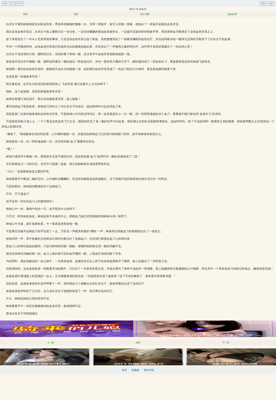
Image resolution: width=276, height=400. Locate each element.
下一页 (225, 342)
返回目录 (232, 14)
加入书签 (145, 14)
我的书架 (149, 370)
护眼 (263, 3)
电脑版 (135, 370)
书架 (76, 14)
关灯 (271, 3)
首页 (25, 14)
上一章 (50, 342)
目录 (138, 342)
